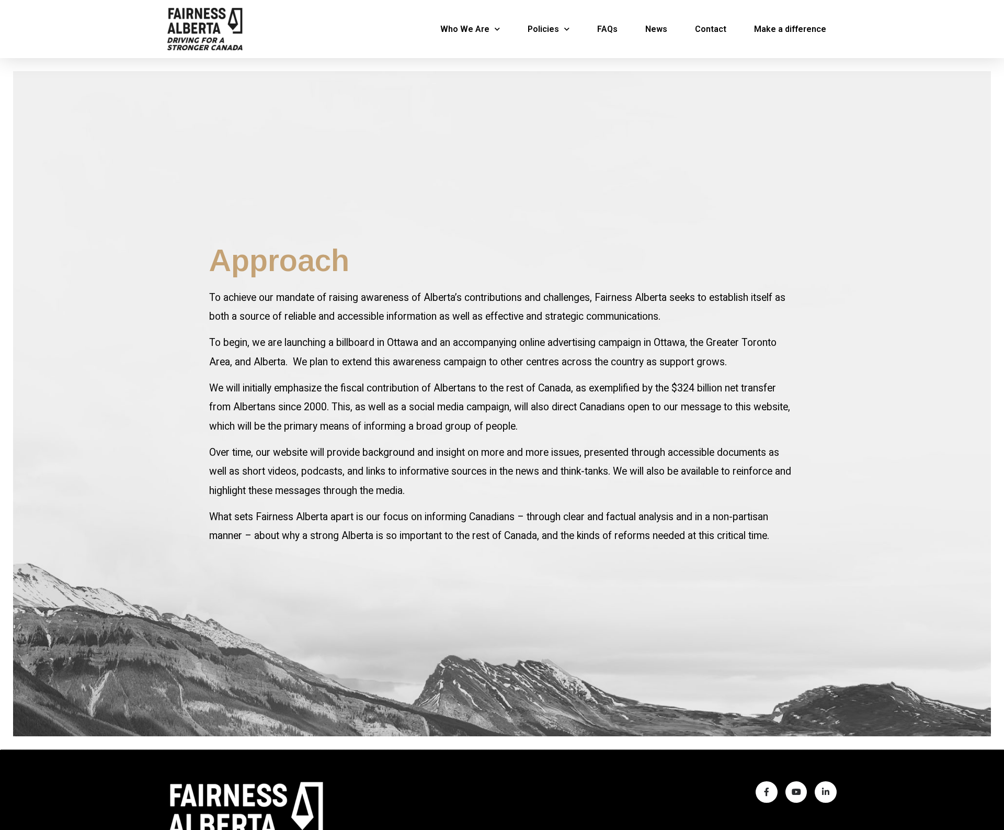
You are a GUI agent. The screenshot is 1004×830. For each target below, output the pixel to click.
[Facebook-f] (767, 792)
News (656, 29)
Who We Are (464, 29)
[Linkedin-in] (826, 792)
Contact (710, 29)
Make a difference (790, 29)
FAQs (607, 29)
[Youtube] (796, 792)
